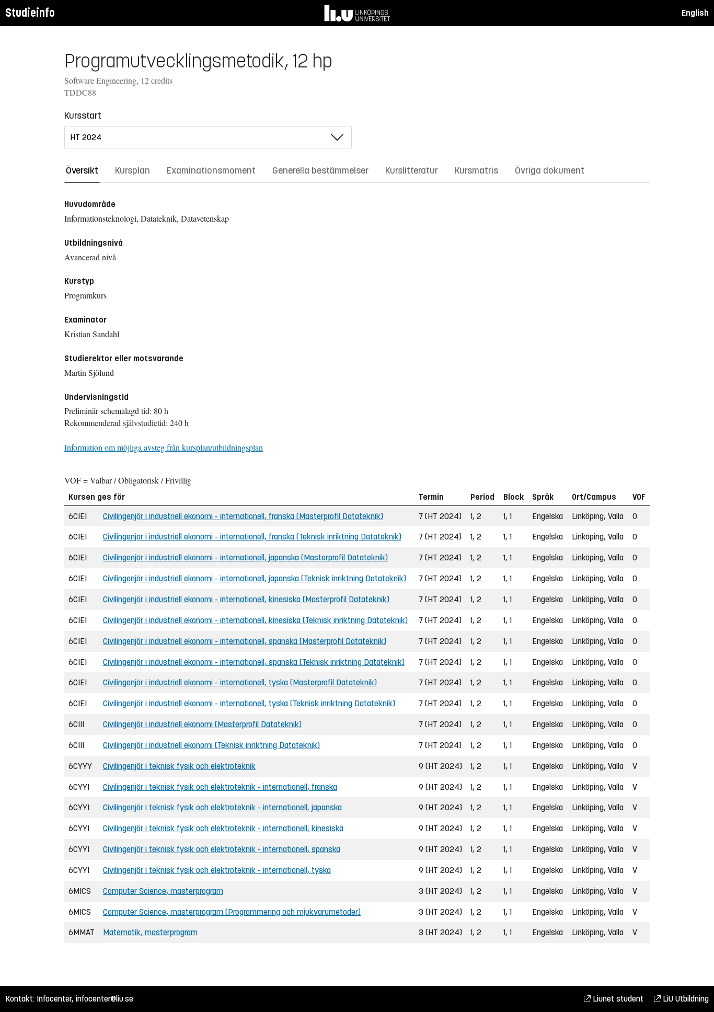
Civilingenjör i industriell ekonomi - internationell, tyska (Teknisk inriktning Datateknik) (249, 703)
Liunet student (617, 999)
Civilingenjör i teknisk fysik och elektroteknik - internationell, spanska (221, 849)
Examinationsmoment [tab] (211, 170)
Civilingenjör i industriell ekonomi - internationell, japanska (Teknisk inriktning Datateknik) (254, 578)
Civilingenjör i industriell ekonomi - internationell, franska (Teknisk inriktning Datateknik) (252, 537)
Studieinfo (30, 13)
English (695, 13)
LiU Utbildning (685, 999)
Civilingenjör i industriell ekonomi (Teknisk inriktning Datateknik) (211, 745)
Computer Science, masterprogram (163, 891)
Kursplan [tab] (132, 170)
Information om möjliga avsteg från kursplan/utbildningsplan (163, 447)
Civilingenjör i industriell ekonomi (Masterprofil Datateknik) (202, 724)
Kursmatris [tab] (476, 170)
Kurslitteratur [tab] (411, 170)
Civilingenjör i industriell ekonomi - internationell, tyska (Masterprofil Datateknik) (240, 682)
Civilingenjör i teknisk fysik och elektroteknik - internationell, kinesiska (223, 828)
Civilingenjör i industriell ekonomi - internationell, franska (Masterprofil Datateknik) (243, 516)
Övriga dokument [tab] (549, 170)
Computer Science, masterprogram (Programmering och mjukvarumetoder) (232, 912)
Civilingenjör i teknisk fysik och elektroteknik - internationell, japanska (222, 807)
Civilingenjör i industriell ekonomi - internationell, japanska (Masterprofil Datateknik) (245, 557)
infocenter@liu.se (104, 999)
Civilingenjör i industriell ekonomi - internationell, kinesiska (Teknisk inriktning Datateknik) (255, 620)
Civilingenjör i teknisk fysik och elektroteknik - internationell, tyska (217, 870)
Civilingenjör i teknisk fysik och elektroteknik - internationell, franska (220, 787)
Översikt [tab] (82, 170)
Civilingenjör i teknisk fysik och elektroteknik (179, 766)
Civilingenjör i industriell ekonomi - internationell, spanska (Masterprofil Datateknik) (244, 641)
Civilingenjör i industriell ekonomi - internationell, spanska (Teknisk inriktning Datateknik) (254, 662)
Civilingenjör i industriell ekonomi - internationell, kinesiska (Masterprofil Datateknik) (246, 599)
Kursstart (82, 115)
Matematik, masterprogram (150, 932)
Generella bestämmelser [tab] (320, 170)
